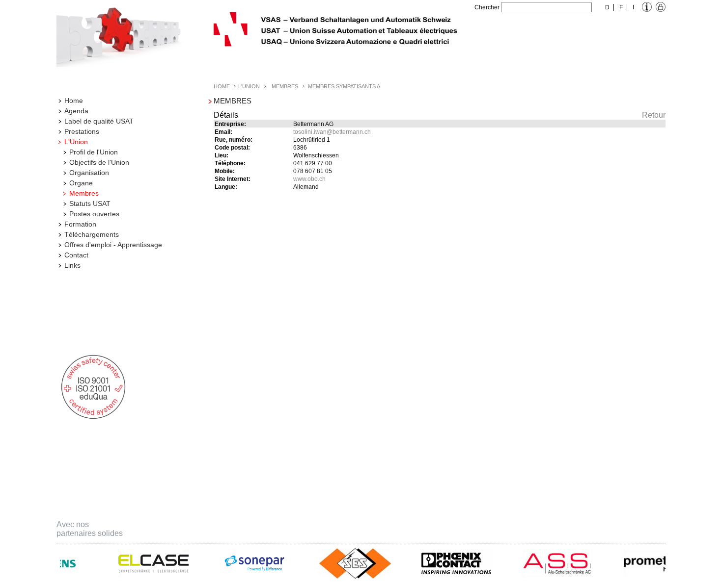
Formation (80, 224)
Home (73, 100)
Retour (654, 115)
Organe (81, 183)
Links (72, 265)
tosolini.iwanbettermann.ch (332, 131)
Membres (84, 193)
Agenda (76, 111)
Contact (76, 255)
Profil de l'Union (93, 152)
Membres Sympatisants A (344, 86)
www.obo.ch (309, 179)
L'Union (76, 142)
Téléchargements (91, 234)
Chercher (487, 7)
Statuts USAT (90, 203)
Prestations (81, 131)
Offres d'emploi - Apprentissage (113, 245)
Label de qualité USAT (99, 121)
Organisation (89, 173)
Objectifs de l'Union (99, 162)
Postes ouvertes (94, 214)
